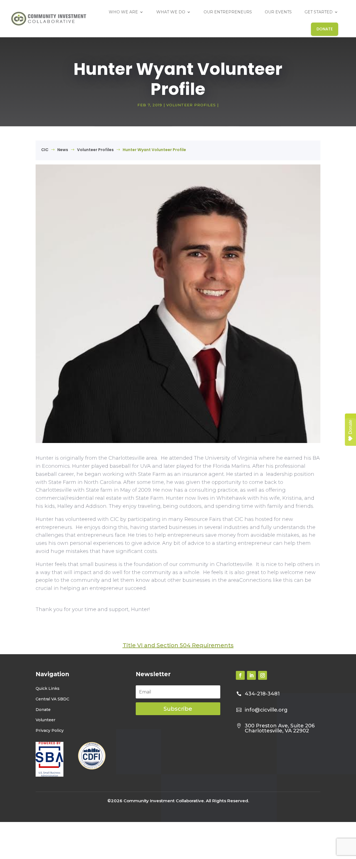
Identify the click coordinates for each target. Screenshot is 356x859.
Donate (43, 709)
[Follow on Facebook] (240, 675)
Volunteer (45, 719)
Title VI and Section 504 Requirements (178, 645)
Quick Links (48, 688)
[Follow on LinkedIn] (251, 675)
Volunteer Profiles (191, 105)
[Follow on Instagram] (262, 675)
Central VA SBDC (52, 698)
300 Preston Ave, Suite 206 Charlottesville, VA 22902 (280, 728)
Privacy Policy (50, 730)
